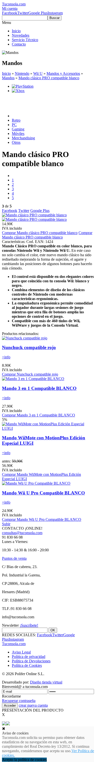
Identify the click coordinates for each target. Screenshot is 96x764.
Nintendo (22, 73)
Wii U (38, 73)
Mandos (8, 78)
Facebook (9, 13)
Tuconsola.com (14, 644)
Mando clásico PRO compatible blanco (48, 78)
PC (14, 125)
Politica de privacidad (28, 656)
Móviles (18, 133)
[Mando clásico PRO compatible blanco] (34, 215)
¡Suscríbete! (29, 625)
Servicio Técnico (25, 40)
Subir (6, 524)
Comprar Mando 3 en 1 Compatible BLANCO (38, 415)
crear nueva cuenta (33, 705)
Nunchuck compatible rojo (29, 347)
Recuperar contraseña (18, 701)
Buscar (54, 18)
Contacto (19, 44)
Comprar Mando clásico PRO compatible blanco (40, 233)
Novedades (20, 35)
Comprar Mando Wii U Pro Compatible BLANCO (41, 519)
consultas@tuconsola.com (22, 533)
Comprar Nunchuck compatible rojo (30, 374)
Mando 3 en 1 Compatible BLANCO (39, 388)
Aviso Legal (21, 652)
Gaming (18, 129)
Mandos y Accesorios (63, 73)
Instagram (55, 13)
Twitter (22, 13)
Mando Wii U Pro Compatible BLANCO (43, 492)
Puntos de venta (14, 558)
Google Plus (38, 13)
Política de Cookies (27, 665)
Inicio (16, 31)
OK (52, 630)
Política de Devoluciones (31, 661)
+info (6, 357)
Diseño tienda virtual (46, 682)
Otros (16, 142)
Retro (16, 120)
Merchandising (23, 138)
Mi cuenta (9, 8)
